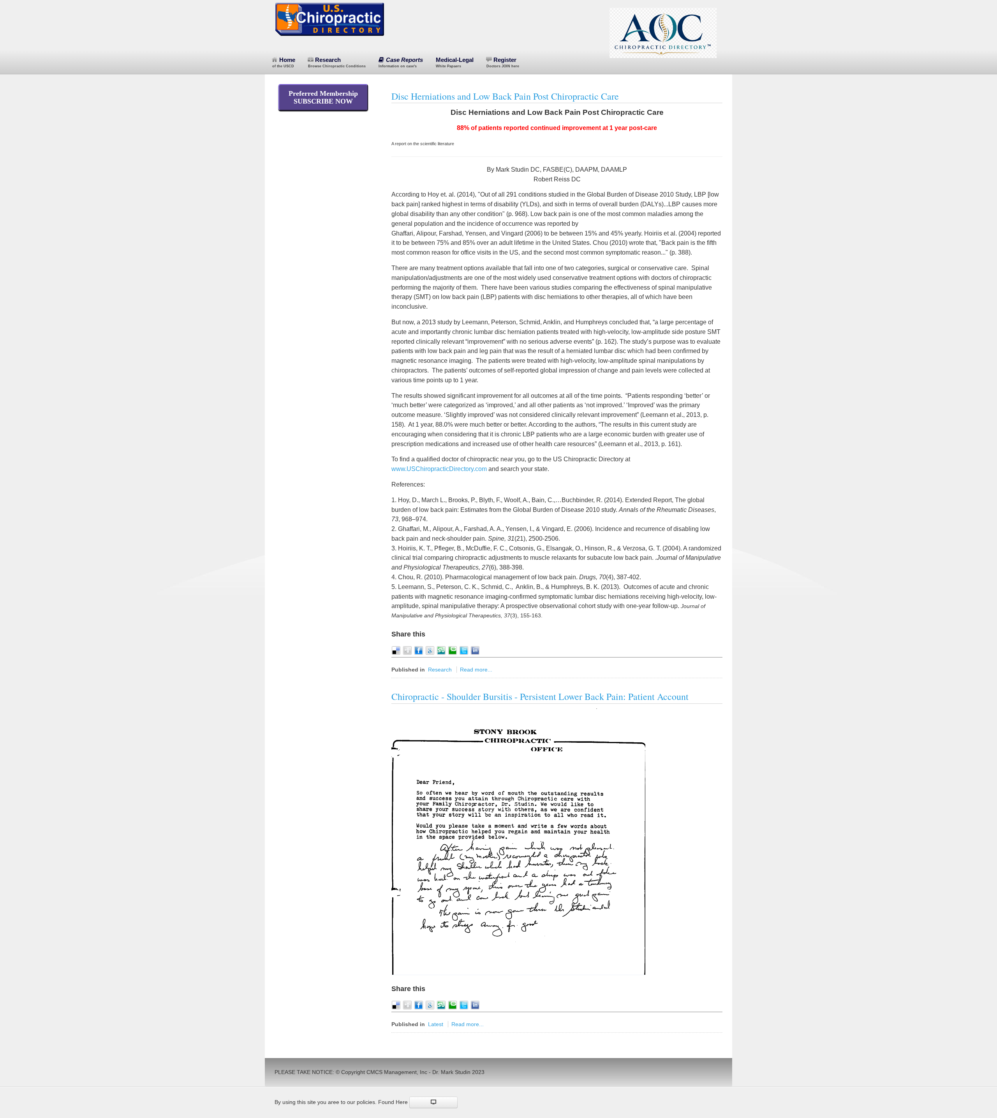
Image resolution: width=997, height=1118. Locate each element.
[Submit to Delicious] (396, 650)
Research (337, 62)
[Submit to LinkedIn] (475, 650)
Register (502, 62)
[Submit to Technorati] (452, 650)
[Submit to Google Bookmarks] (430, 650)
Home (283, 62)
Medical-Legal (455, 62)
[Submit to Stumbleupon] (441, 650)
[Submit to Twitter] (464, 650)
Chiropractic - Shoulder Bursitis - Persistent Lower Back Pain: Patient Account (540, 696)
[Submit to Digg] (407, 650)
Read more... (476, 669)
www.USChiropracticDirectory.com (439, 469)
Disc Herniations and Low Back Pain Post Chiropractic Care (505, 96)
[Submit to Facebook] (418, 650)
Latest (435, 1024)
